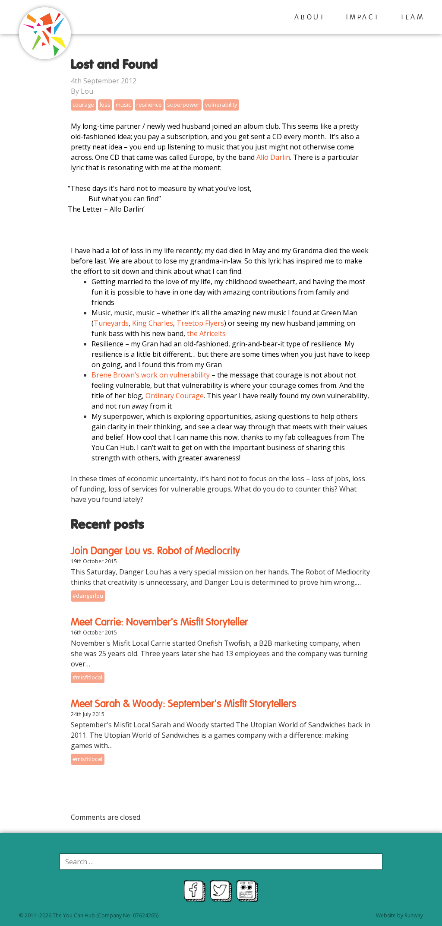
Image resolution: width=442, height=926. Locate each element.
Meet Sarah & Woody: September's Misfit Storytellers (184, 704)
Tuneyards (111, 323)
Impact (363, 17)
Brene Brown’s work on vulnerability (151, 375)
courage (83, 104)
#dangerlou (88, 595)
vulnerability (221, 104)
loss (105, 104)
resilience (149, 104)
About (309, 17)
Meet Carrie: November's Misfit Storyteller (159, 622)
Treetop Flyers (200, 323)
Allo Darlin (273, 157)
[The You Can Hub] (45, 34)
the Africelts (205, 333)
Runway (413, 915)
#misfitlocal (87, 677)
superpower (183, 104)
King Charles (152, 323)
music (123, 104)
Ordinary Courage (174, 395)
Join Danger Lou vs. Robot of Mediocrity (155, 551)
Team (413, 17)
